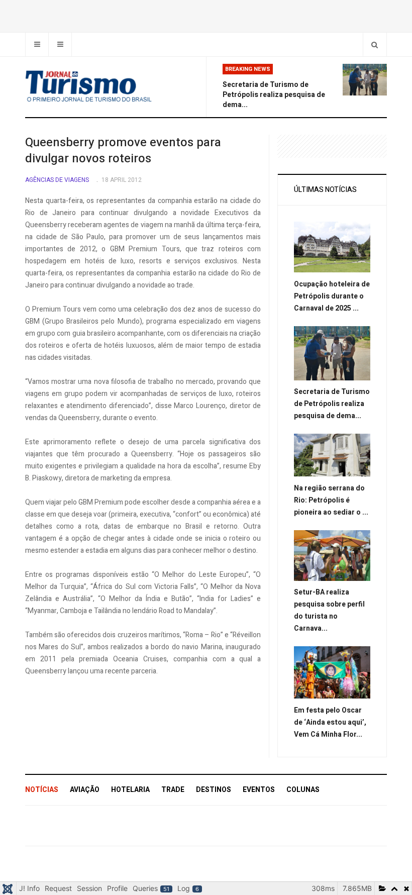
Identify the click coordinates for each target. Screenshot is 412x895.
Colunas (303, 789)
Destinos (213, 789)
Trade (172, 789)
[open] (37, 44)
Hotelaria (130, 789)
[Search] (374, 44)
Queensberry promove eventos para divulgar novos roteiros (123, 150)
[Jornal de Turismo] (111, 87)
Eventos (259, 789)
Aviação (84, 789)
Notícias (41, 789)
